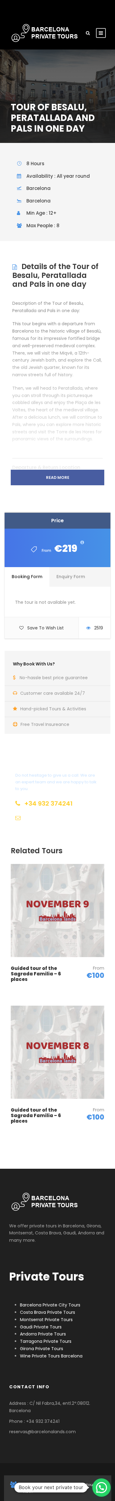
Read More (57, 477)
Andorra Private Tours (43, 1334)
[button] (101, 1487)
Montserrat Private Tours (46, 1320)
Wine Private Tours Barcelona (51, 1356)
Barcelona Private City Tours (50, 1305)
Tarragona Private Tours (45, 1341)
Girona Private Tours (41, 1349)
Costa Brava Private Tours (47, 1312)
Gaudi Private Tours (41, 1327)
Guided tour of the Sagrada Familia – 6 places (36, 973)
